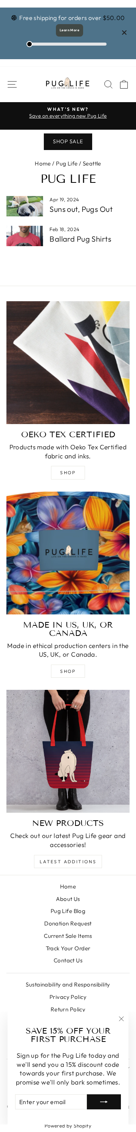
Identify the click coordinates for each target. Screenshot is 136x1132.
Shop (68, 472)
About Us (68, 898)
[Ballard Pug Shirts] (24, 236)
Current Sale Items (68, 935)
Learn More (69, 30)
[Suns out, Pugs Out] (24, 206)
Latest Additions (68, 861)
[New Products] (68, 751)
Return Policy (68, 1009)
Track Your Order (68, 948)
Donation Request (68, 923)
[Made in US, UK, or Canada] (68, 553)
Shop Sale (68, 141)
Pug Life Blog (68, 910)
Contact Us (68, 960)
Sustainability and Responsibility (68, 984)
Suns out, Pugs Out (81, 209)
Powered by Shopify (68, 1126)
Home (43, 163)
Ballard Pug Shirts (80, 239)
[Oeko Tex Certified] (68, 362)
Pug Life (66, 163)
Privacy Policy (68, 996)
